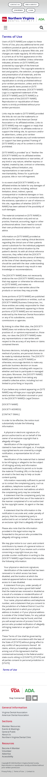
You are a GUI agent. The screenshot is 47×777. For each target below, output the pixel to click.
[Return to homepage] (23, 19)
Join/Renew (18, 10)
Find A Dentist (31, 4)
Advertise (6, 753)
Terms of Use (10, 669)
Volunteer (6, 751)
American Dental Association (15, 715)
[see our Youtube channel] (35, 698)
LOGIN (30, 10)
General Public (9, 731)
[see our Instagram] (28, 698)
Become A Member (11, 748)
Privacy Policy (6, 771)
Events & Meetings (11, 729)
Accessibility (7, 756)
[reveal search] (41, 28)
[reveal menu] (5, 28)
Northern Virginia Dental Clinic (16, 737)
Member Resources (11, 726)
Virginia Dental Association (14, 712)
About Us (6, 734)
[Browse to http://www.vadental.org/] (23, 690)
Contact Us (15, 4)
